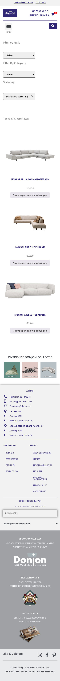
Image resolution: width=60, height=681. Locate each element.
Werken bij (10, 465)
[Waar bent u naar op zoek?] (53, 26)
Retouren (38, 471)
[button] (8, 26)
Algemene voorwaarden (40, 478)
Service (36, 459)
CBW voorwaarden (42, 453)
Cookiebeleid (39, 491)
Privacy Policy (40, 485)
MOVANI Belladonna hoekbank (30, 179)
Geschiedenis (12, 459)
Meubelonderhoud (42, 465)
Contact (41, 2)
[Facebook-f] (47, 655)
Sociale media (12, 471)
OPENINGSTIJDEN (23, 2)
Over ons (10, 453)
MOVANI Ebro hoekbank (30, 247)
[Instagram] (40, 655)
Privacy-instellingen (18, 671)
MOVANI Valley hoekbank (30, 314)
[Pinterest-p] (54, 655)
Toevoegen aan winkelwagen (30, 195)
